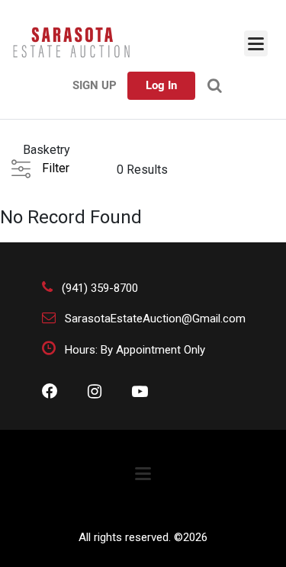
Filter (55, 168)
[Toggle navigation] (256, 43)
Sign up (94, 85)
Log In (161, 85)
